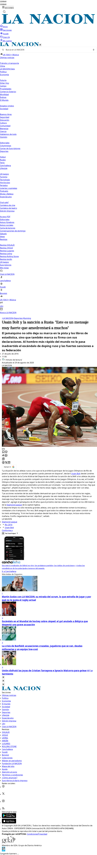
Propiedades (5, 88)
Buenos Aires (6, 114)
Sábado (3, 233)
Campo (3, 86)
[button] (48, 178)
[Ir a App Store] (9, 822)
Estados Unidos (7, 106)
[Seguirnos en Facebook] (3, 787)
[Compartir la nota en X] (6, 462)
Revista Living (6, 253)
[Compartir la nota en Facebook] (3, 462)
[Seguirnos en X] (3, 794)
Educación (4, 120)
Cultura (3, 123)
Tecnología (5, 179)
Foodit (6, 33)
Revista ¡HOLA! (6, 248)
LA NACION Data (7, 69)
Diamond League (14, 505)
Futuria (3, 80)
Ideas (2, 236)
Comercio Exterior (8, 91)
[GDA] (9, 842)
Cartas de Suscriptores (10, 148)
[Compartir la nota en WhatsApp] (6, 455)
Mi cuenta (7, 41)
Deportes (17, 318)
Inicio (5, 26)
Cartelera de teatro (8, 208)
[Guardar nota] (3, 452)
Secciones (7, 30)
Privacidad (42, 834)
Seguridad (4, 117)
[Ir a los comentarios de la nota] (6, 452)
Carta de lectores (7, 228)
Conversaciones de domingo (13, 231)
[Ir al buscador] (4, 11)
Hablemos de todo (8, 134)
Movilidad (4, 94)
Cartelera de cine (7, 205)
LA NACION (7, 318)
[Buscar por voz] (93, 49)
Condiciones (32, 834)
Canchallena (5, 165)
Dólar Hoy (4, 83)
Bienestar (4, 128)
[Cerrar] (40, 45)
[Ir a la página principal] (48, 23)
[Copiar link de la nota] (3, 459)
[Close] (3, 677)
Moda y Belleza (6, 194)
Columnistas (5, 145)
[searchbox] (47, 49)
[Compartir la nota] (3, 455)
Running (26, 318)
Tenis (2, 162)
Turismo (3, 177)
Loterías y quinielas (8, 188)
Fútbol (3, 157)
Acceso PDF (5, 216)
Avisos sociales (6, 225)
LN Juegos (4, 174)
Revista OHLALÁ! (7, 245)
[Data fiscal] (3, 850)
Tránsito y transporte (9, 63)
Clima (2, 66)
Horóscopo (5, 182)
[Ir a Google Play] (9, 817)
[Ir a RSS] (3, 809)
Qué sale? (4, 202)
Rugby (3, 160)
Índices (3, 97)
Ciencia (3, 131)
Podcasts (4, 191)
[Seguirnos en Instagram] (3, 801)
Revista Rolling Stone (9, 256)
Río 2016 (8, 524)
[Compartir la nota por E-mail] (9, 462)
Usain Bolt (75, 473)
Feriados (4, 185)
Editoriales (4, 142)
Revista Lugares (7, 250)
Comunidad (5, 125)
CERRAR (3, 1)
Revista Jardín (6, 259)
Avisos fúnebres (7, 222)
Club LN (6, 37)
